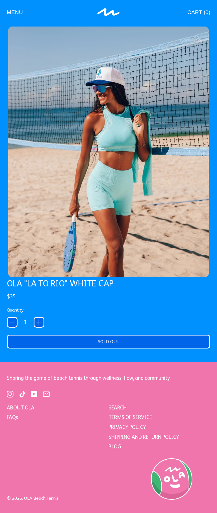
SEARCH (117, 408)
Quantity (15, 310)
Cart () (198, 13)
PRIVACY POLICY (127, 427)
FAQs (12, 417)
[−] (12, 322)
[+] (39, 322)
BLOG (114, 447)
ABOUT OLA (20, 408)
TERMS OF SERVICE (130, 417)
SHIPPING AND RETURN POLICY (143, 437)
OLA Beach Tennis (41, 498)
